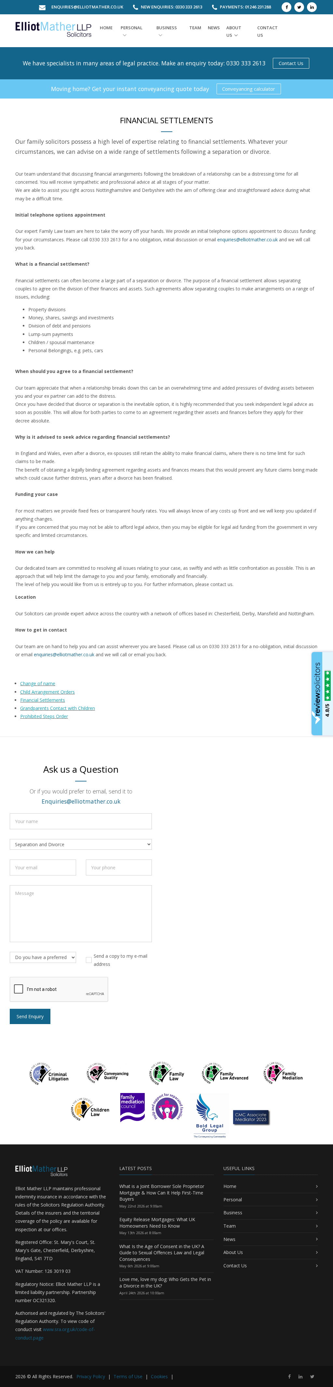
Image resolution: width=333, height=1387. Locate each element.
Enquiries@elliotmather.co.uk (87, 7)
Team (195, 28)
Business (166, 28)
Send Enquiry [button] (30, 1016)
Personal (131, 28)
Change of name (37, 683)
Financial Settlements (42, 700)
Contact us (267, 31)
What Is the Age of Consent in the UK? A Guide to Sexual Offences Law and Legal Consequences (161, 1252)
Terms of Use (127, 1376)
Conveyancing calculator (248, 89)
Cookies (159, 1376)
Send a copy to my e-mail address (120, 960)
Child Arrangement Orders (47, 692)
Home (106, 28)
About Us (233, 1252)
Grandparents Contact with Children (57, 708)
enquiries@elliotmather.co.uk (247, 239)
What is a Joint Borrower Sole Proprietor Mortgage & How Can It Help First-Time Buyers (161, 1192)
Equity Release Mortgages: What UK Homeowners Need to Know (157, 1222)
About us (233, 31)
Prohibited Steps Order (44, 716)
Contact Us (291, 63)
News (214, 28)
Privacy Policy (90, 1376)
